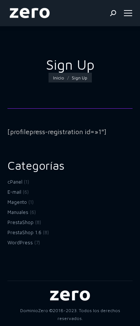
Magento (17, 202)
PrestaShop (20, 222)
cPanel (14, 182)
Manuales (17, 212)
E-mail (14, 192)
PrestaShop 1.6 (24, 232)
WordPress (20, 242)
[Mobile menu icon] (128, 13)
